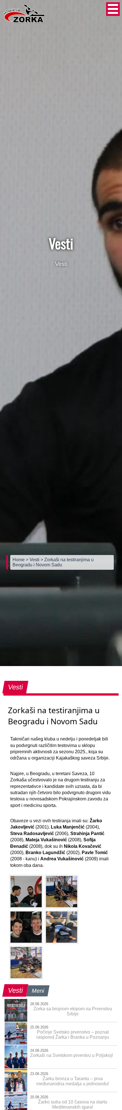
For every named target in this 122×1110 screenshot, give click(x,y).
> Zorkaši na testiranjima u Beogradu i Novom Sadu (53, 562)
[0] (26, 892)
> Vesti (33, 559)
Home (19, 559)
